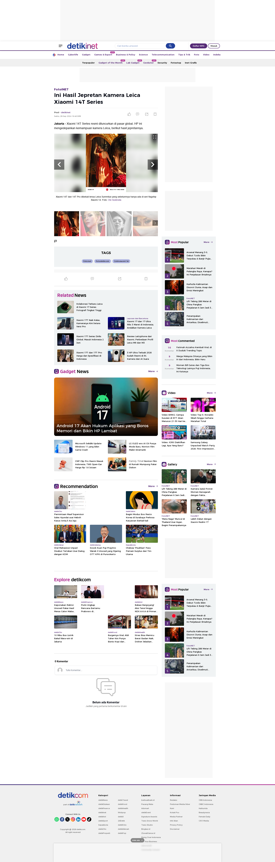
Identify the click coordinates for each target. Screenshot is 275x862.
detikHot (102, 817)
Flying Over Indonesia (151, 837)
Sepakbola (103, 825)
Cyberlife (73, 54)
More (151, 371)
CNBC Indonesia (206, 804)
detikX (121, 817)
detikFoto (122, 825)
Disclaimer (175, 829)
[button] (59, 164)
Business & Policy (125, 54)
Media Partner (176, 817)
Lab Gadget (133, 62)
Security (162, 62)
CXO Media (204, 821)
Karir (172, 808)
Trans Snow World (149, 821)
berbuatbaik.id (148, 800)
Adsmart (145, 808)
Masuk (214, 46)
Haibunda (203, 808)
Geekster (149, 62)
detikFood (122, 804)
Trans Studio (147, 825)
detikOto (102, 829)
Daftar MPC (198, 46)
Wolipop (122, 812)
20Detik (121, 821)
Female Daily (204, 817)
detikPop (122, 833)
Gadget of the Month (111, 62)
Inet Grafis (191, 62)
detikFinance (104, 808)
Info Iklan (174, 821)
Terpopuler (88, 62)
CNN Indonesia (205, 800)
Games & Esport (104, 54)
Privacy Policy (176, 825)
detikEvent (146, 812)
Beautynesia (204, 812)
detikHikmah (123, 829)
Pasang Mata (147, 804)
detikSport (103, 821)
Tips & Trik (184, 54)
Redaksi (173, 800)
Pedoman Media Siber (180, 804)
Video (206, 54)
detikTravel (123, 800)
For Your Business (149, 841)
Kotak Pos (174, 812)
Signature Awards (149, 817)
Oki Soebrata (114, 200)
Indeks (217, 54)
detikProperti (104, 833)
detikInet (102, 812)
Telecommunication (163, 54)
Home (60, 54)
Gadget (86, 54)
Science (143, 54)
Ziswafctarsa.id (148, 833)
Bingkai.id (145, 829)
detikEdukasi (104, 804)
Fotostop (176, 62)
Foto (196, 54)
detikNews (103, 800)
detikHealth (123, 808)
